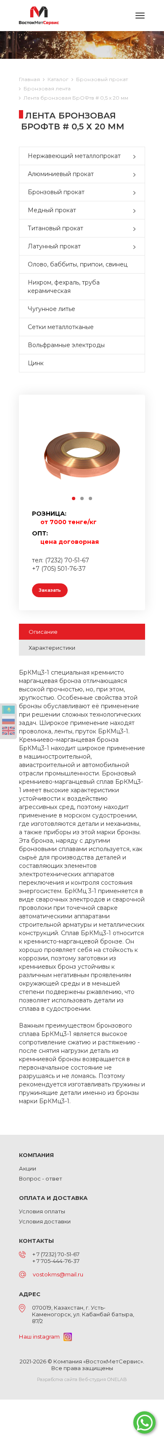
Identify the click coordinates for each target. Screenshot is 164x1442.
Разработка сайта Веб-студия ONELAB (82, 1379)
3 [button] (91, 499)
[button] (136, 156)
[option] (82, 455)
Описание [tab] (43, 631)
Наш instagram (41, 1336)
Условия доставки (45, 1221)
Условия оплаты (42, 1211)
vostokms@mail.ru (58, 1274)
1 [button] (74, 499)
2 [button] (82, 499)
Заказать (50, 590)
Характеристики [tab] (52, 647)
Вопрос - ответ (40, 1178)
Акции (27, 1168)
